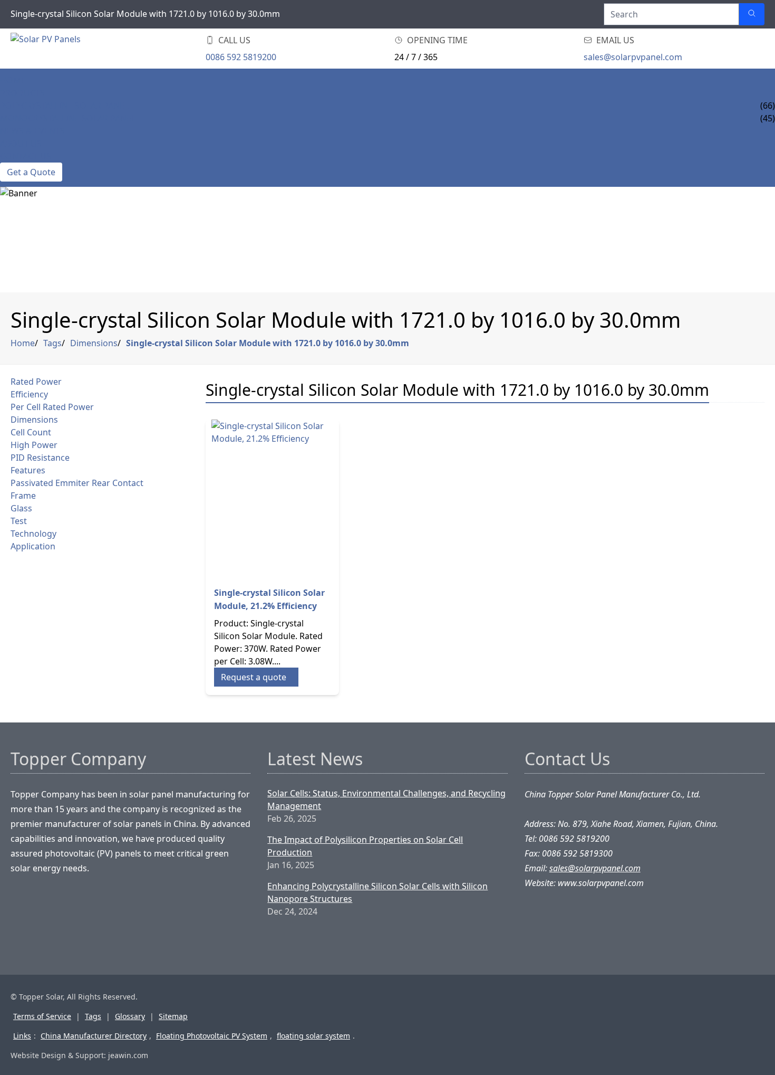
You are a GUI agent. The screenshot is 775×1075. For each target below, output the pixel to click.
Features (28, 470)
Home (13, 80)
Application (33, 546)
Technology (33, 533)
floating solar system (313, 1036)
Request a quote (253, 677)
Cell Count (31, 432)
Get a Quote (31, 172)
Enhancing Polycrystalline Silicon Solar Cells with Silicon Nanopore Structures (377, 892)
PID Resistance (40, 457)
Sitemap (173, 1016)
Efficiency (29, 394)
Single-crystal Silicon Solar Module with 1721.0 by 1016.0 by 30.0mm (267, 343)
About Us (21, 143)
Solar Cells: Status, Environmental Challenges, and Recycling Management (386, 799)
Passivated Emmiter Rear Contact (77, 483)
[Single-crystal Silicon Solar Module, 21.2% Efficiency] (272, 499)
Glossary (130, 1016)
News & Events (32, 131)
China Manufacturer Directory (94, 1036)
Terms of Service (42, 1016)
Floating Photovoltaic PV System (211, 1036)
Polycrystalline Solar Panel (64, 105)
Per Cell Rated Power (52, 407)
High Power (34, 445)
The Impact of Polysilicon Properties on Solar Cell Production (365, 846)
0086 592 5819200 (241, 57)
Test (19, 521)
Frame (23, 495)
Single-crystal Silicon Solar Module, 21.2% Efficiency (269, 599)
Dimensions (94, 343)
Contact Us (25, 156)
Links (22, 1036)
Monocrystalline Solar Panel (67, 118)
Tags (52, 343)
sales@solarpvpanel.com (633, 57)
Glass (21, 508)
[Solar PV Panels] (74, 48)
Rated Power (36, 381)
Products (22, 93)
